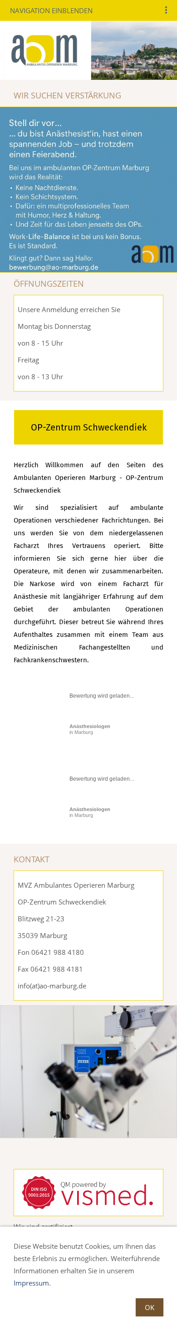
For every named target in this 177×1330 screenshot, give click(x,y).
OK (149, 1307)
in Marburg (89, 729)
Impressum (31, 1282)
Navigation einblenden (51, 10)
